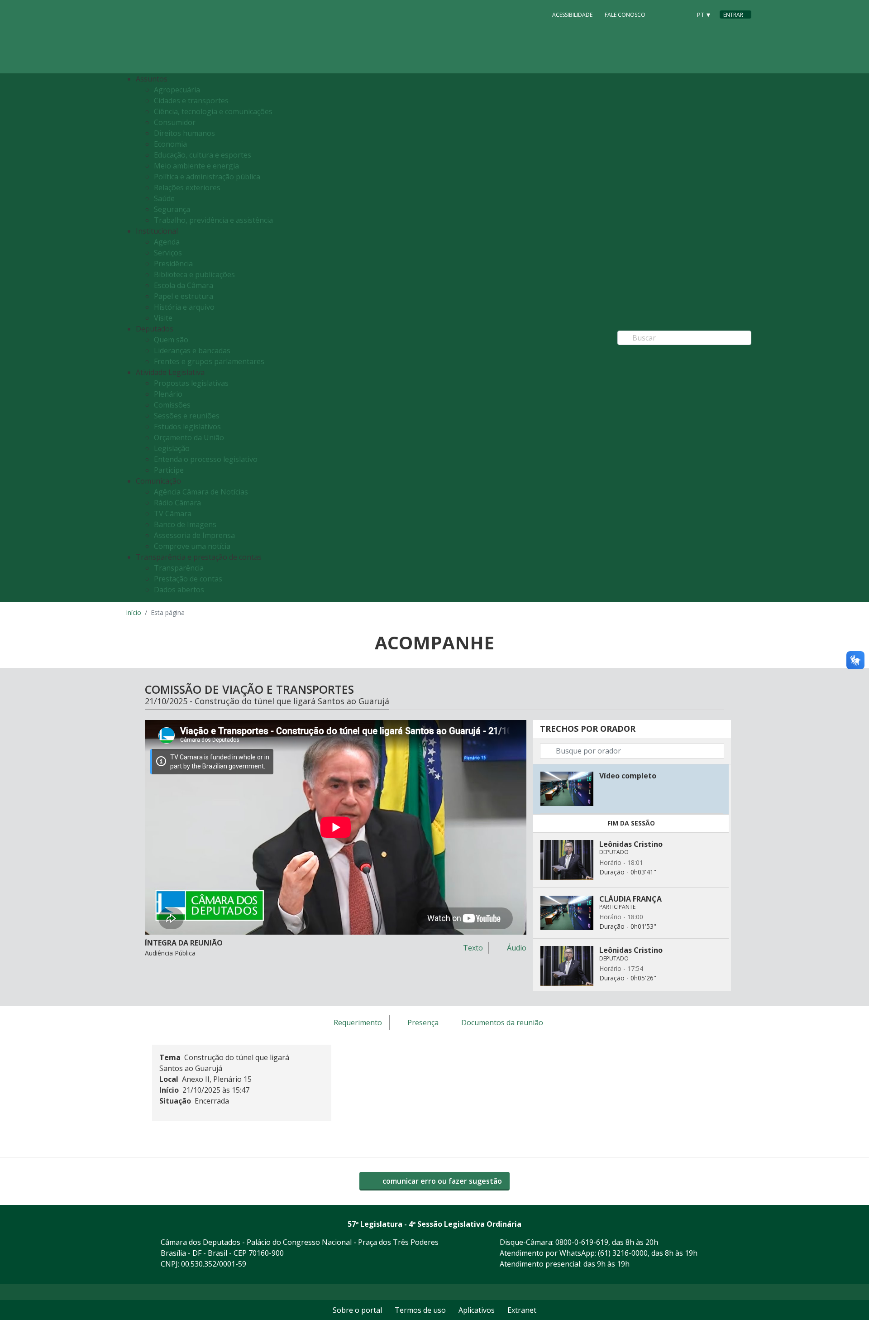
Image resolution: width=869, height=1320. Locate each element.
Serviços (168, 253)
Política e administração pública (207, 177)
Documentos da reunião (502, 1023)
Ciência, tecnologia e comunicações (213, 111)
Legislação (172, 448)
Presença (423, 1023)
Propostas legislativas (191, 383)
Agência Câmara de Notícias (201, 492)
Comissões (172, 405)
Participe (169, 470)
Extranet (521, 1310)
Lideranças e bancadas (192, 350)
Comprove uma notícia (192, 546)
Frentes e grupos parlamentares (209, 361)
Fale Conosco (625, 15)
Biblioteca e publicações (194, 274)
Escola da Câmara (183, 285)
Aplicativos (476, 1310)
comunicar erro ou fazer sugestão (441, 1181)
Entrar (733, 15)
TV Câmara (172, 513)
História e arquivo (184, 307)
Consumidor (175, 122)
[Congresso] (663, 14)
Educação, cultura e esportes (202, 155)
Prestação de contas (188, 579)
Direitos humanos (184, 133)
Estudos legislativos (187, 427)
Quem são (171, 340)
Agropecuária (177, 90)
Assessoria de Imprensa (194, 535)
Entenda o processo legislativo (206, 459)
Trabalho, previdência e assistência (213, 220)
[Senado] (680, 14)
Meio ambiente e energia (196, 166)
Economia (170, 144)
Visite (163, 318)
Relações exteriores (187, 187)
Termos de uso (420, 1310)
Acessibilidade (572, 15)
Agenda (167, 242)
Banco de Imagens (185, 524)
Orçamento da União (189, 437)
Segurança (172, 209)
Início (133, 612)
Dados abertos (179, 590)
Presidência (173, 264)
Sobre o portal (357, 1310)
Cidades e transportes (191, 101)
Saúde (164, 198)
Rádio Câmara (177, 503)
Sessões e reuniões (187, 416)
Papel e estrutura (183, 296)
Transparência (179, 568)
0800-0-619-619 (581, 1242)
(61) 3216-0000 (623, 1253)
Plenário (168, 394)
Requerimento (358, 1023)
